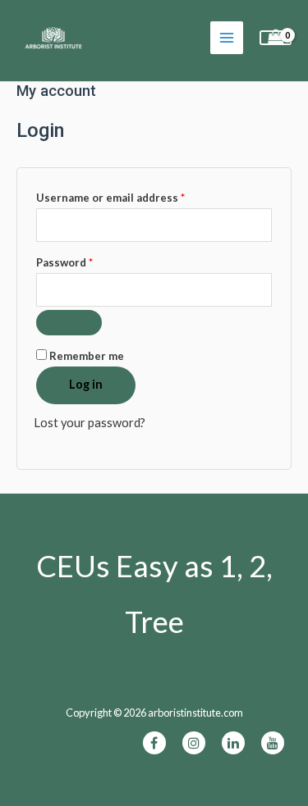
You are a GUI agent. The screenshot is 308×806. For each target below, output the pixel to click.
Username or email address (134, 197)
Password (88, 262)
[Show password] (69, 322)
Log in (86, 384)
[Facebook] (154, 742)
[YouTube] (272, 742)
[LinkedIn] (233, 742)
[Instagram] (193, 742)
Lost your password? (89, 423)
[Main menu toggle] (226, 37)
